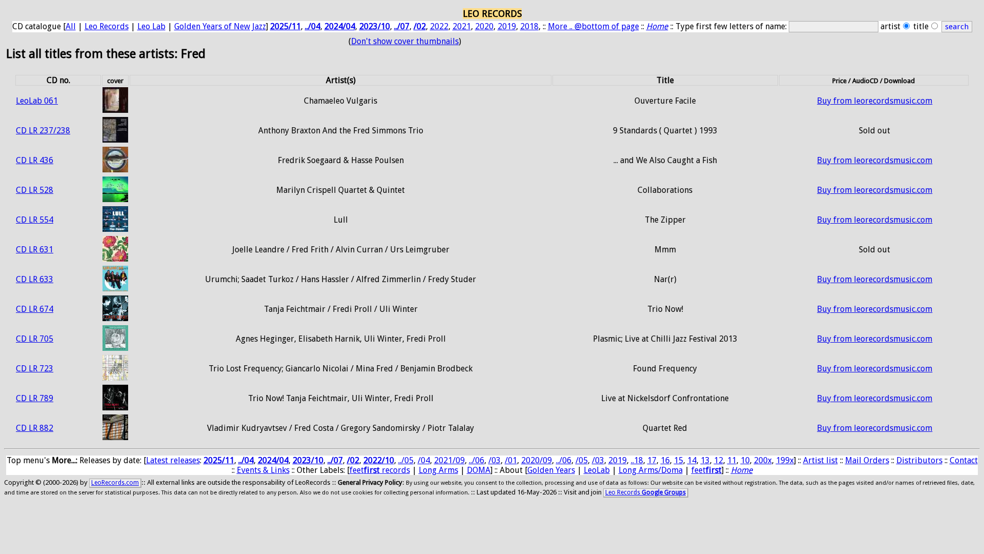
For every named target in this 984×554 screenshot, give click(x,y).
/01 (511, 460)
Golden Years (551, 470)
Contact (964, 460)
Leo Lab (151, 26)
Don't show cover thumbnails (405, 41)
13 (705, 460)
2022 (439, 26)
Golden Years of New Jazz (220, 26)
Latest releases (173, 460)
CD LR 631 (34, 249)
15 (678, 460)
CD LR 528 (34, 190)
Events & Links (263, 470)
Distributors (919, 460)
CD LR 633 (34, 279)
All (71, 26)
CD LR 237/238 (43, 130)
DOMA (478, 470)
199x (785, 460)
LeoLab (597, 470)
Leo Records (107, 26)
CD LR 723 (34, 368)
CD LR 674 (34, 309)
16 (665, 460)
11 (731, 460)
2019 (507, 26)
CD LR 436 (34, 160)
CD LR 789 (34, 398)
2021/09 (449, 460)
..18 (637, 460)
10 (745, 460)
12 (718, 460)
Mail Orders (867, 460)
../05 (406, 460)
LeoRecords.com (115, 482)
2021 (462, 26)
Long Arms (438, 470)
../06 (476, 460)
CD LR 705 (34, 339)
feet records (380, 470)
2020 (484, 26)
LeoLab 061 (37, 101)
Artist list (820, 460)
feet (706, 470)
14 (691, 460)
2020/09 (536, 460)
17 (652, 460)
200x (763, 460)
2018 (529, 26)
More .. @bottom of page (593, 26)
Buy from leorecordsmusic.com (874, 101)
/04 (424, 460)
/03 (494, 460)
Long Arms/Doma (651, 470)
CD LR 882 (34, 428)
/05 (582, 460)
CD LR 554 (34, 220)
